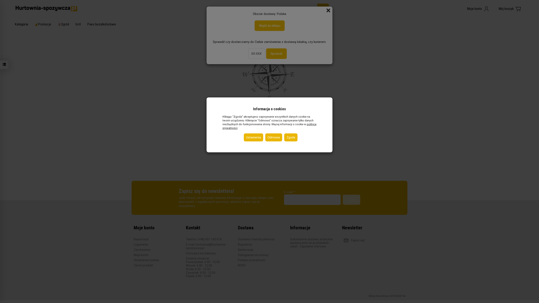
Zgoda (291, 137)
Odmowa (274, 137)
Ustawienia (253, 137)
